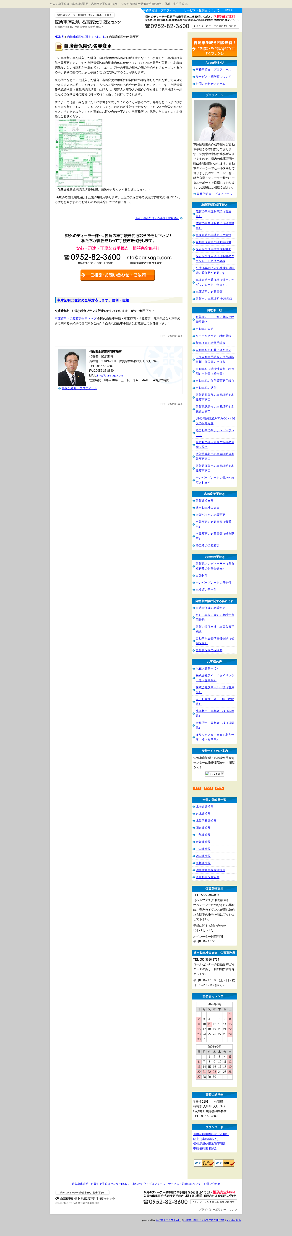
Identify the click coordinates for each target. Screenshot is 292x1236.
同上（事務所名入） (206, 1139)
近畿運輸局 (203, 842)
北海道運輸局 (205, 806)
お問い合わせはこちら (191, 23)
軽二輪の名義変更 (207, 545)
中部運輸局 (203, 835)
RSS (197, 788)
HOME (229, 10)
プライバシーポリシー (212, 1209)
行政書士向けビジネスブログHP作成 (203, 1220)
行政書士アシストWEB (168, 1220)
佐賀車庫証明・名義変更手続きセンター (95, 20)
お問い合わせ (212, 1183)
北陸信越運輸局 (206, 820)
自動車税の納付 (206, 387)
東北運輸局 (203, 813)
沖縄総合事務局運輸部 (210, 870)
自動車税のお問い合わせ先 (213, 350)
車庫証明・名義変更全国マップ (75, 318)
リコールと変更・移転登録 (213, 336)
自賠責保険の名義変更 (210, 608)
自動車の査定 (205, 329)
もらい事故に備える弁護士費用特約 (157, 218)
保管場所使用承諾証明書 (209, 1143)
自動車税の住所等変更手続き (215, 380)
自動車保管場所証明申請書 (213, 242)
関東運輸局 (203, 827)
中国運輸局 (203, 849)
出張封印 (202, 575)
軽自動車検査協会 (207, 507)
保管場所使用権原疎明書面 (213, 249)
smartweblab (234, 1220)
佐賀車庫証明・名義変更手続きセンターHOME (100, 1183)
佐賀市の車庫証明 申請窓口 (214, 298)
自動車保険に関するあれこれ (86, 36)
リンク (233, 1209)
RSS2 (208, 788)
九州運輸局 (203, 863)
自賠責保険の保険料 (209, 650)
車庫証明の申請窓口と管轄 (213, 235)
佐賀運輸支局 (205, 500)
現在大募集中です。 (209, 668)
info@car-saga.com (110, 375)
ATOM (219, 788)
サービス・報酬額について (201, 10)
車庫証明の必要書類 (209, 291)
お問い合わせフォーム (210, 83)
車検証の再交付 (206, 589)
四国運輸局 (203, 856)
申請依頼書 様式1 (204, 1148)
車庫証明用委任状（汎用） (211, 1134)
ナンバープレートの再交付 (213, 582)
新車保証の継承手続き (210, 343)
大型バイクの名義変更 (210, 514)
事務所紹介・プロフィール (160, 10)
